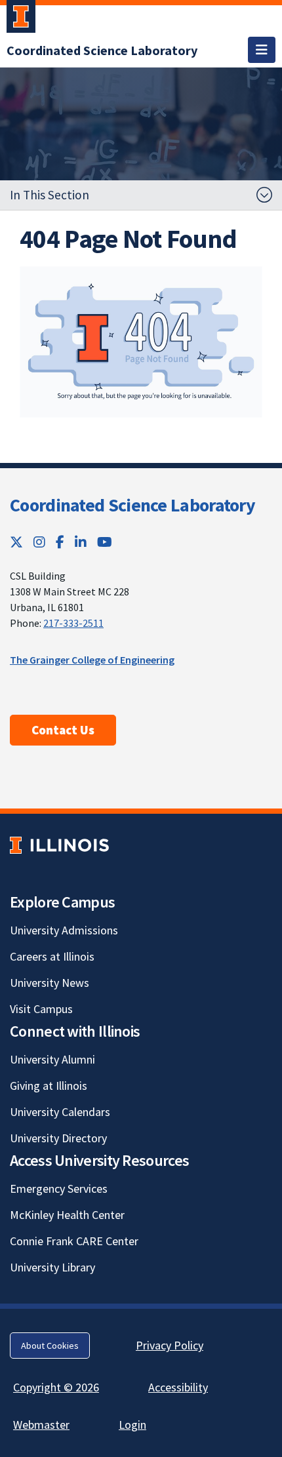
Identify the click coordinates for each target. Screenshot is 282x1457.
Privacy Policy (169, 1345)
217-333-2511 (73, 622)
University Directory (58, 1138)
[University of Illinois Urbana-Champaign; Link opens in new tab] (21, 19)
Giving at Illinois (48, 1085)
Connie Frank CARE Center (74, 1240)
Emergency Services (59, 1188)
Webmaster (41, 1424)
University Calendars (60, 1111)
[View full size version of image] (141, 342)
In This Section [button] (49, 195)
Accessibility (178, 1387)
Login (132, 1424)
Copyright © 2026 (56, 1387)
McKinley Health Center (67, 1214)
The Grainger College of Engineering (92, 659)
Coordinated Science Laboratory (132, 505)
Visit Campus (41, 1008)
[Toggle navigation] (261, 50)
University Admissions (64, 930)
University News (49, 982)
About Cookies (50, 1345)
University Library (52, 1267)
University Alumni (52, 1059)
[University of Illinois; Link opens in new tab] (59, 845)
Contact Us (62, 730)
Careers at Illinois (52, 956)
